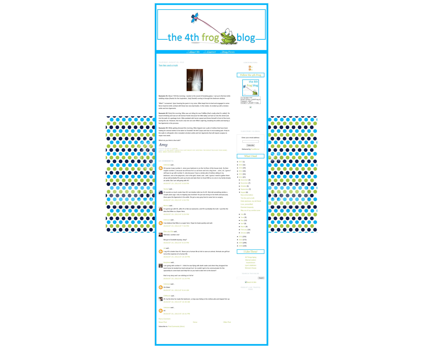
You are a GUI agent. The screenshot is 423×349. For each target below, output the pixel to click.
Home (195, 322)
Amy (250, 67)
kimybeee (167, 262)
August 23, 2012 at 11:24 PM (177, 278)
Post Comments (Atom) (176, 326)
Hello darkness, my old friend (251, 201)
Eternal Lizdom (250, 260)
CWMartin (167, 296)
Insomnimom (250, 262)
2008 (240, 246)
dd (164, 248)
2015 (240, 168)
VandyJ (166, 189)
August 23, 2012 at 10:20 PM (177, 257)
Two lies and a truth (168, 65)
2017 (240, 162)
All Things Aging (250, 257)
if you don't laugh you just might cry (180, 150)
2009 (240, 243)
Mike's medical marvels (172, 152)
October (243, 186)
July (242, 214)
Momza (166, 205)
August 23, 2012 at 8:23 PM (176, 243)
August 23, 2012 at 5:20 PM (176, 214)
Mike (160, 152)
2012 (240, 177)
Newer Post (163, 322)
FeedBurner (255, 149)
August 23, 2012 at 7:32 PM (176, 226)
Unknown (167, 165)
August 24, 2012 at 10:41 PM (177, 314)
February (244, 229)
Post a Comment (164, 319)
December (244, 180)
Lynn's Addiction (250, 265)
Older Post (227, 322)
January (243, 233)
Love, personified (247, 204)
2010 (240, 240)
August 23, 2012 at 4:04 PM (176, 200)
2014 (240, 171)
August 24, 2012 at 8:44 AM (176, 290)
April (242, 223)
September (244, 189)
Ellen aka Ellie (168, 231)
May (242, 220)
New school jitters (247, 195)
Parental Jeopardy (247, 207)
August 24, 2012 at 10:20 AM (177, 302)
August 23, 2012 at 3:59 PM (176, 183)
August (243, 192)
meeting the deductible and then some (211, 150)
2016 (240, 165)
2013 (240, 174)
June (242, 217)
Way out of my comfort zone (250, 210)
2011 (240, 236)
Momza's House (250, 268)
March (243, 226)
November (244, 183)
